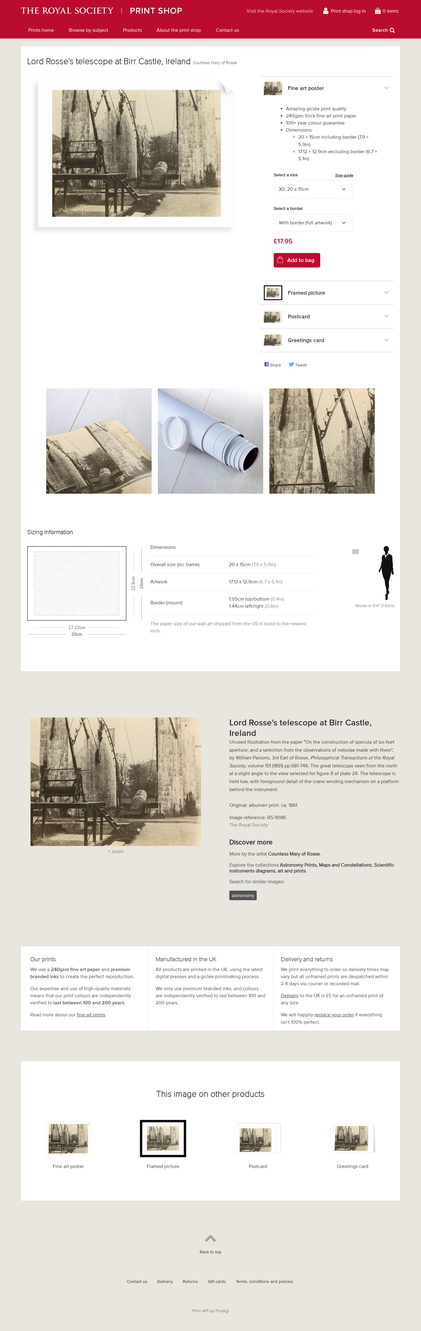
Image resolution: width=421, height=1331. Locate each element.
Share (275, 365)
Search (380, 30)
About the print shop (179, 30)
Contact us (227, 30)
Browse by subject (88, 30)
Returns (190, 1281)
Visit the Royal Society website (280, 11)
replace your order (334, 1014)
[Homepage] (120, 10)
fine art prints (91, 1014)
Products (132, 30)
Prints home (41, 30)
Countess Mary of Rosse (215, 62)
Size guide (344, 175)
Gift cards (217, 1281)
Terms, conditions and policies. (265, 1281)
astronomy (243, 895)
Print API (200, 1311)
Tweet (301, 365)
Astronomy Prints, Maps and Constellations (326, 865)
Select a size (313, 175)
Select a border (288, 208)
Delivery (290, 995)
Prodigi (222, 1311)
